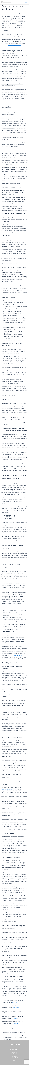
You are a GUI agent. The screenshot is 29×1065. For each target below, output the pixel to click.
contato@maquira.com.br (19, 174)
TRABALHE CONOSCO (14, 1058)
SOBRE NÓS (14, 1052)
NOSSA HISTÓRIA (14, 1053)
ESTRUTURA (14, 1056)
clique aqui (15, 1002)
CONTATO (14, 1060)
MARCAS (14, 1054)
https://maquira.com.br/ (14, 45)
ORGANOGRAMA (14, 1057)
